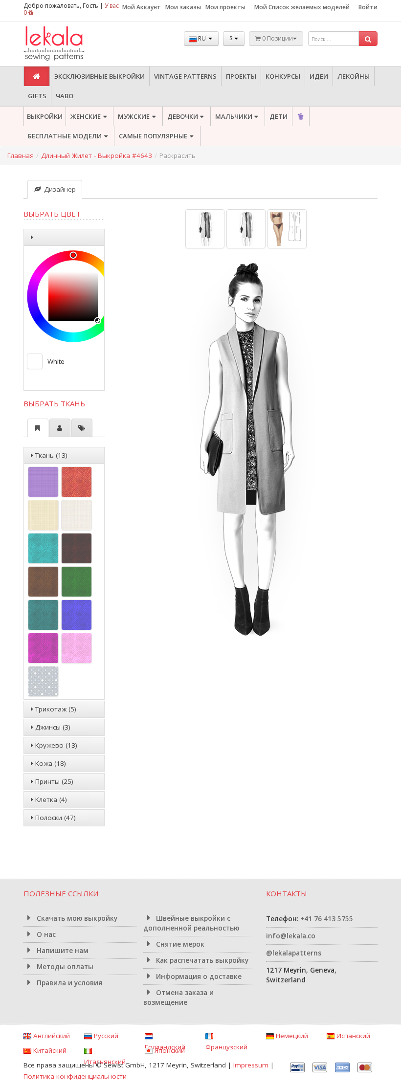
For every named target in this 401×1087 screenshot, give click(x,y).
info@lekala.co (290, 936)
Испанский (352, 1035)
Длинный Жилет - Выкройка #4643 (96, 155)
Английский (50, 1035)
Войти (368, 7)
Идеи (319, 76)
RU (202, 38)
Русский (105, 1035)
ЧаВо (64, 95)
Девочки (182, 116)
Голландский (165, 1047)
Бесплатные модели (65, 136)
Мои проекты (225, 7)
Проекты (241, 76)
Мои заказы (183, 7)
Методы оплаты (64, 966)
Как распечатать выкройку (201, 960)
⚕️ (301, 116)
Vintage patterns (185, 76)
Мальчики (233, 116)
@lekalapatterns (293, 953)
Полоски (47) (54, 817)
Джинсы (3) (51, 727)
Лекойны (353, 76)
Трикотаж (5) (54, 709)
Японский (169, 1050)
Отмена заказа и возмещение (178, 997)
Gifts (37, 95)
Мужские (134, 116)
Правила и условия (68, 982)
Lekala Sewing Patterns (72, 43)
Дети (278, 116)
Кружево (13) (55, 745)
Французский (226, 1047)
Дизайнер (59, 189)
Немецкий (291, 1035)
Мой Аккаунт (141, 7)
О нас (45, 934)
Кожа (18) (49, 763)
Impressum (250, 1065)
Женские (85, 116)
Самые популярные (153, 136)
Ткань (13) (50, 455)
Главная (20, 155)
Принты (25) (53, 781)
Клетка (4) (50, 799)
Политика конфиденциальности (75, 1076)
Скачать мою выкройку (76, 918)
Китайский (49, 1050)
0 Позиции (277, 38)
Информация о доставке (198, 976)
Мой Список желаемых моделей (302, 7)
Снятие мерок (179, 944)
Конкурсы (283, 76)
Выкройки (45, 116)
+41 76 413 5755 (326, 918)
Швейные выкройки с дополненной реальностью (191, 923)
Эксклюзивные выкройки (99, 76)
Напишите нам (62, 950)
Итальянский (105, 1061)
